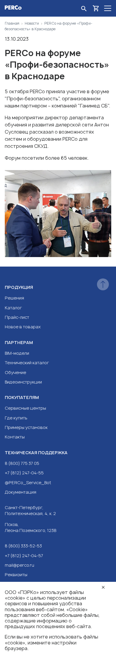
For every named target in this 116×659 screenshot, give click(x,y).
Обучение (15, 372)
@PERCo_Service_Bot (28, 482)
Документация (20, 492)
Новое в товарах (23, 327)
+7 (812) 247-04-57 (24, 555)
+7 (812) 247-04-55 (24, 473)
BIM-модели (17, 353)
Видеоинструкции (23, 382)
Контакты (15, 437)
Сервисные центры (25, 408)
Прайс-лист (17, 317)
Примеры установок (26, 427)
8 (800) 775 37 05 (22, 463)
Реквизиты (16, 574)
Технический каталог (27, 362)
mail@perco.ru (19, 565)
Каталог (13, 308)
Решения (14, 298)
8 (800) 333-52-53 (23, 546)
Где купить (16, 418)
